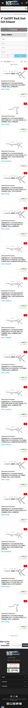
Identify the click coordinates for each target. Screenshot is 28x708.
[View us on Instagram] (14, 696)
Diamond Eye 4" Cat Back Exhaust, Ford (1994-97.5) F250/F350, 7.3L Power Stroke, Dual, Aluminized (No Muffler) (14, 440)
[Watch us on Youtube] (17, 696)
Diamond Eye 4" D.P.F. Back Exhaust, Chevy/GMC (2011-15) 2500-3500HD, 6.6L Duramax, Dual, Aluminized (13, 617)
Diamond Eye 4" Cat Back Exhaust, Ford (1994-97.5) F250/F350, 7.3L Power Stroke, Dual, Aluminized (13, 368)
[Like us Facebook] (11, 696)
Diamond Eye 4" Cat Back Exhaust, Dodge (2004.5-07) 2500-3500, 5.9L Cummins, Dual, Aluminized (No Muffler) (12, 332)
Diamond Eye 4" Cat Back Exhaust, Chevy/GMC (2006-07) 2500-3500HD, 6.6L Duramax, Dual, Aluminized (13, 510)
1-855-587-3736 (11, 657)
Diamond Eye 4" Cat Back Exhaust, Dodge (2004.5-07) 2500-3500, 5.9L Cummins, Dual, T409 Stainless (12, 582)
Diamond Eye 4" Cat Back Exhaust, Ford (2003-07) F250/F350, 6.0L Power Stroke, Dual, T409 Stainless (13, 475)
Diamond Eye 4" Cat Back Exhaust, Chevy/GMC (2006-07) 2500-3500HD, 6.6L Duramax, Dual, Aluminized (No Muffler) (13, 404)
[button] (14, 677)
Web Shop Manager (13, 700)
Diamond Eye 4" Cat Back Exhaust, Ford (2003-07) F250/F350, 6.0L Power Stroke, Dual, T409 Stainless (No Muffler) (13, 546)
